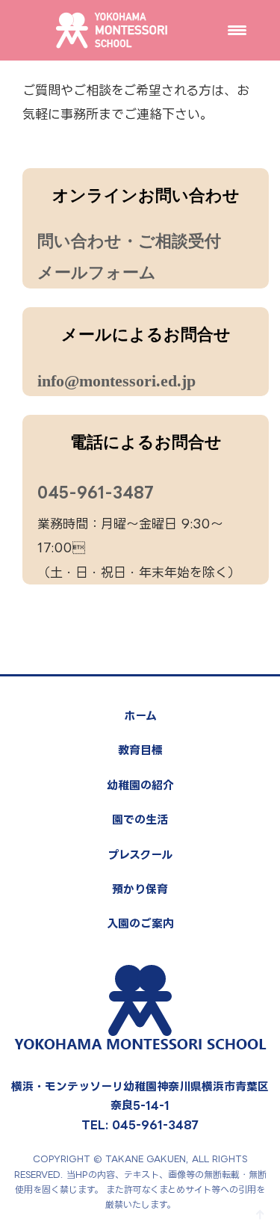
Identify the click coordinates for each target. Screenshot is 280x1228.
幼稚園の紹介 (140, 785)
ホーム (140, 715)
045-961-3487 (95, 492)
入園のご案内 (140, 923)
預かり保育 (140, 889)
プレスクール (140, 854)
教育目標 (140, 750)
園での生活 (140, 819)
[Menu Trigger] (237, 29)
